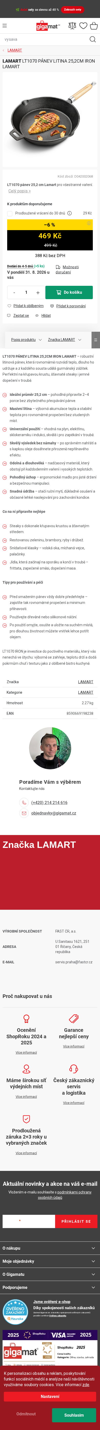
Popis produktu (23, 340)
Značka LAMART (61, 340)
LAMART (85, 682)
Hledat (93, 39)
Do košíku (73, 292)
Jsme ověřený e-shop (51, 1301)
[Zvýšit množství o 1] (38, 292)
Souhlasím (74, 1415)
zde (85, 1384)
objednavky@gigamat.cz (53, 813)
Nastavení (50, 1396)
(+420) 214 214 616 (49, 802)
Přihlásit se (76, 1221)
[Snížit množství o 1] (14, 292)
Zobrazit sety (72, 9)
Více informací (19, 191)
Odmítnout (26, 1414)
